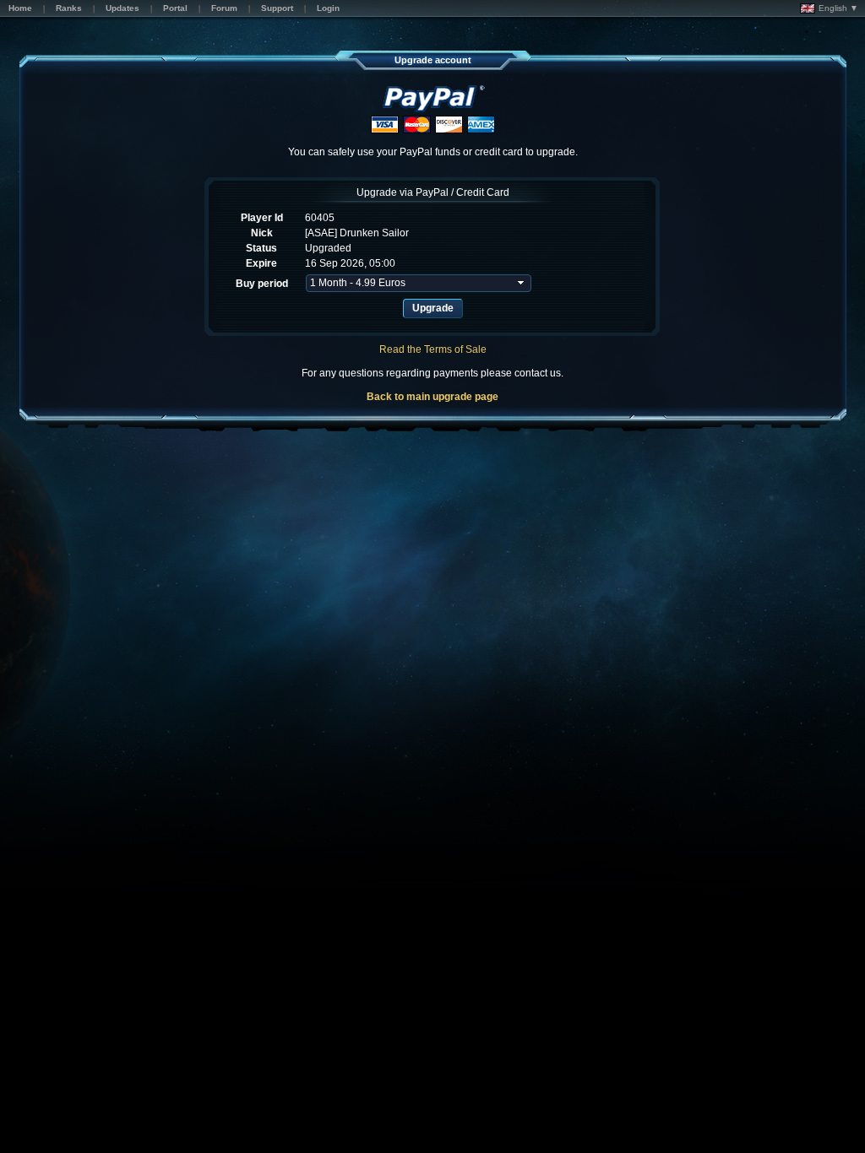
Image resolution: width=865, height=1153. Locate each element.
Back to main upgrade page (432, 397)
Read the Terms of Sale (433, 349)
